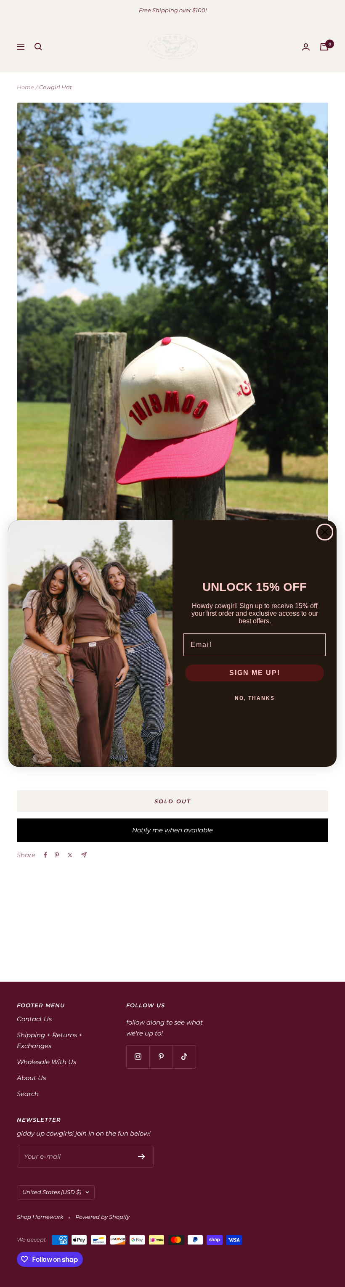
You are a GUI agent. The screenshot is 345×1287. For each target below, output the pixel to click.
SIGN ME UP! (254, 672)
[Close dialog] (324, 532)
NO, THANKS (255, 698)
